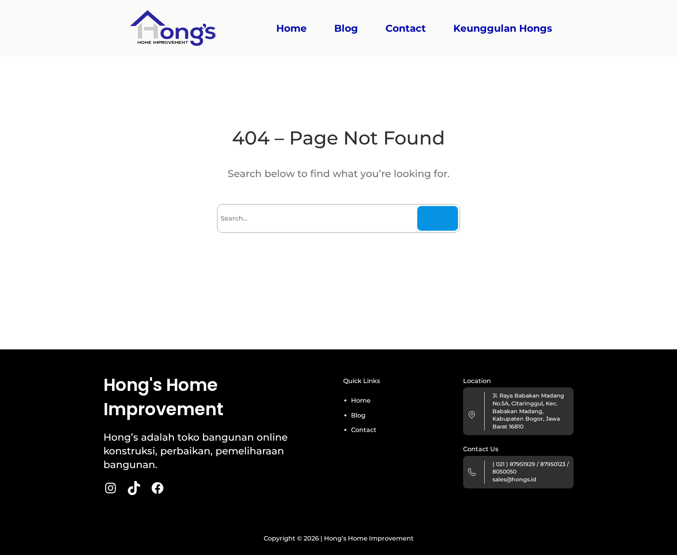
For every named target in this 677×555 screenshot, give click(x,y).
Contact (364, 430)
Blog (358, 415)
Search (438, 218)
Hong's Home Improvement (163, 397)
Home (291, 28)
